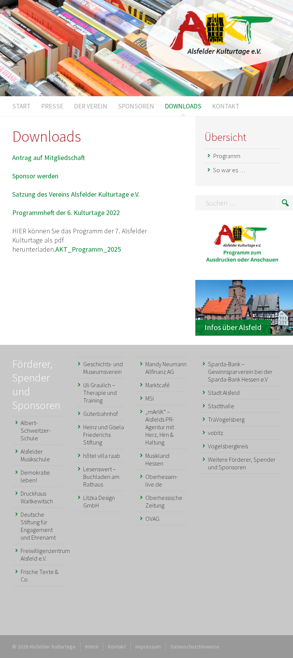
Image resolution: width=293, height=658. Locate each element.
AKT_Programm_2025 (88, 249)
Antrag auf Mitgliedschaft (48, 157)
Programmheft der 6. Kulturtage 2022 (66, 212)
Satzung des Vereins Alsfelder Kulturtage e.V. (76, 194)
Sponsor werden (35, 175)
